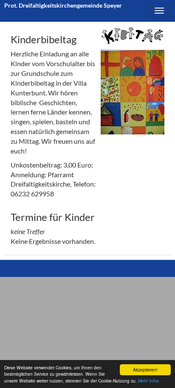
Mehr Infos (148, 380)
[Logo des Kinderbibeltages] (132, 35)
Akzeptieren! (145, 369)
